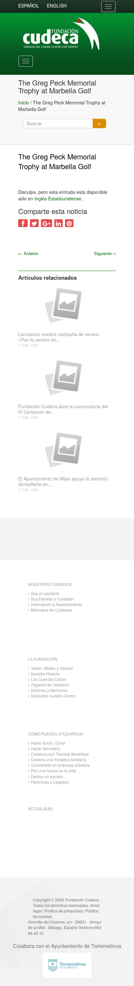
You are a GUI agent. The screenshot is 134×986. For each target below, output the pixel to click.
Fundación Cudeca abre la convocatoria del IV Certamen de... (63, 409)
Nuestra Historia (45, 673)
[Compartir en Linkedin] (58, 223)
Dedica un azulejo (47, 776)
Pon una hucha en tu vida (53, 770)
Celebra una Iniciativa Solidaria (59, 759)
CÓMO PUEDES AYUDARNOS (55, 733)
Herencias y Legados (50, 782)
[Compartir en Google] (46, 223)
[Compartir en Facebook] (23, 223)
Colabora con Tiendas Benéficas (60, 754)
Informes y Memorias (49, 690)
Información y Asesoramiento (56, 604)
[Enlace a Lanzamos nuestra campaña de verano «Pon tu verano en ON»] (64, 305)
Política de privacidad (64, 910)
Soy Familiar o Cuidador (52, 598)
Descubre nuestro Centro (53, 695)
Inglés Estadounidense (57, 198)
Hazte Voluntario (45, 748)
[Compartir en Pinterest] (69, 223)
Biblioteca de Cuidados (51, 610)
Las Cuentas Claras (48, 679)
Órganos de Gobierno (50, 684)
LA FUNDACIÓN (42, 659)
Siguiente (105, 253)
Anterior (28, 253)
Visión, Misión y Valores (52, 668)
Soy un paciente (45, 593)
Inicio (23, 102)
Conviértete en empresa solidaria (60, 765)
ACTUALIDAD (40, 808)
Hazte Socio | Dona (48, 743)
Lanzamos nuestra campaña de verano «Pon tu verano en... (58, 337)
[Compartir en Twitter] (34, 223)
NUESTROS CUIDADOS (50, 584)
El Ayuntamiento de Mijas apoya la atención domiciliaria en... (63, 481)
